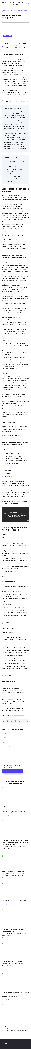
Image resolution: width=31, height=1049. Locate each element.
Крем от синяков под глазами (13, 898)
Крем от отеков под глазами (12, 961)
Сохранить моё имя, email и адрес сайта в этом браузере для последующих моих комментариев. (15, 765)
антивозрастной (15, 122)
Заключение (11, 181)
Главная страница (7, 10)
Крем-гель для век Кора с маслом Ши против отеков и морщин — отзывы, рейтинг (14, 1026)
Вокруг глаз (7, 35)
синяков (18, 126)
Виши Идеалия (15, 176)
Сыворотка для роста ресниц (13, 871)
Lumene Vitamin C (16, 179)
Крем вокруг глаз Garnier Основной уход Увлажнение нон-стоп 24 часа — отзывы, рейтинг (15, 842)
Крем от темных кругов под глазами (15, 992)
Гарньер (13, 174)
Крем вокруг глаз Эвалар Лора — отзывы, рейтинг (14, 930)
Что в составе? (11, 166)
